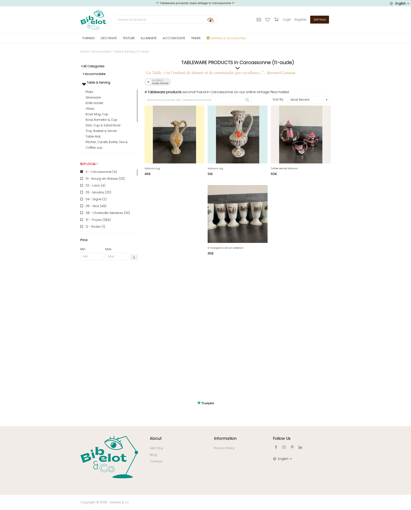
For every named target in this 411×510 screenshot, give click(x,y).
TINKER (196, 38)
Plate (89, 92)
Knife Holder (94, 103)
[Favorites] (268, 19)
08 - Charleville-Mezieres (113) (108, 213)
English (401, 3)
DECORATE (109, 38)
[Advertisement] (109, 329)
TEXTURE (129, 38)
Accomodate (101, 51)
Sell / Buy (156, 448)
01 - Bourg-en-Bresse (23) (105, 178)
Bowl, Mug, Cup (97, 114)
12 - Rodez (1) (95, 226)
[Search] (210, 19)
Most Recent (300, 99)
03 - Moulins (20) (98, 192)
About (156, 438)
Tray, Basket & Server (101, 131)
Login (287, 19)
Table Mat (93, 136)
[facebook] (276, 447)
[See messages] (259, 19)
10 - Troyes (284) (98, 220)
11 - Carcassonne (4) (101, 172)
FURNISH (88, 38)
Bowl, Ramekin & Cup (101, 120)
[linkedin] (300, 447)
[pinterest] (292, 447)
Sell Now (320, 19)
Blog (153, 455)
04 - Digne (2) (96, 199)
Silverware (93, 97)
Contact (156, 461)
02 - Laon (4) (95, 185)
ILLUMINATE (149, 38)
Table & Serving (124, 51)
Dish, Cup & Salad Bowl (103, 125)
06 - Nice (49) (96, 206)
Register (301, 19)
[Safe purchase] (277, 19)
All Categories (93, 66)
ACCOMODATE (174, 38)
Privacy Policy (224, 448)
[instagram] (284, 447)
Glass (90, 108)
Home (84, 51)
